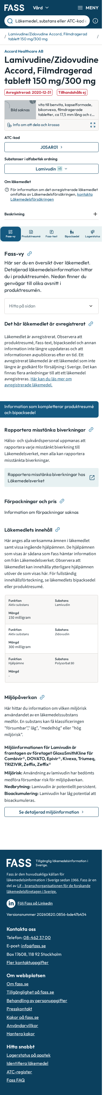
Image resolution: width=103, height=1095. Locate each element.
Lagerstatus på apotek (29, 1067)
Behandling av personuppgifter (37, 1013)
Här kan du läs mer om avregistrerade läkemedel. (48, 397)
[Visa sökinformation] (95, 20)
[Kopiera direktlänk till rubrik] (29, 269)
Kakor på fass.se (23, 1029)
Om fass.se (18, 996)
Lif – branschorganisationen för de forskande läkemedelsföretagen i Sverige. (42, 901)
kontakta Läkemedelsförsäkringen (51, 197)
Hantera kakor (21, 1046)
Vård (38, 7)
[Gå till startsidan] (14, 7)
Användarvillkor (22, 1037)
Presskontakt (19, 1021)
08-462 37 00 (37, 950)
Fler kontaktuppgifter (28, 974)
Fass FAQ (16, 1092)
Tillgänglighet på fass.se (30, 1004)
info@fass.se (33, 958)
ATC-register (19, 1084)
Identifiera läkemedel (27, 1076)
